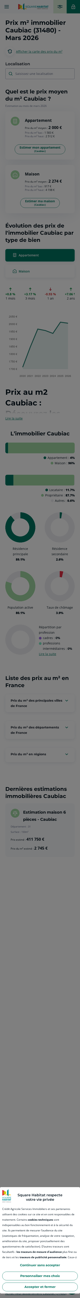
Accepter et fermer (40, 1287)
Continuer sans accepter (40, 1265)
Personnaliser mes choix (40, 1276)
